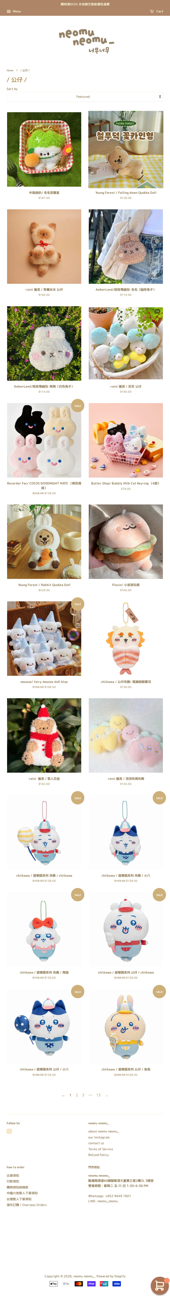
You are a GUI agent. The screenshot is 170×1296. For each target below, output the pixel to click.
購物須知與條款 (17, 1187)
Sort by (12, 89)
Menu (16, 11)
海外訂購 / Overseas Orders (27, 1205)
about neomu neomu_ (103, 1131)
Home (10, 70)
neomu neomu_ (84, 1276)
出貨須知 (13, 1175)
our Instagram (99, 1137)
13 (98, 1095)
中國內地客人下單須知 (22, 1193)
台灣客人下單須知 (19, 1199)
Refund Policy (98, 1155)
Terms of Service (100, 1149)
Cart (159, 11)
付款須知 (13, 1181)
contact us (96, 1143)
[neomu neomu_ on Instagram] (9, 1132)
